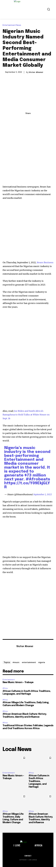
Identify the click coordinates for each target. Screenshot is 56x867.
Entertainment (9, 679)
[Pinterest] (31, 119)
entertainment (29, 662)
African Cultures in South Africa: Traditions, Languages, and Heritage (39, 781)
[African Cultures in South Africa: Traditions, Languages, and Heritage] (41, 762)
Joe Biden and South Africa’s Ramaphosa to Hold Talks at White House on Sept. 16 (26, 415)
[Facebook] (19, 119)
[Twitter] (25, 119)
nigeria (41, 662)
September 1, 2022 (42, 494)
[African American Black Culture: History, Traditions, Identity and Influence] (41, 800)
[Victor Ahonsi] (9, 650)
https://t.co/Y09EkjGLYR (27, 485)
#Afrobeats (38, 479)
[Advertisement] (28, 156)
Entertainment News (12, 25)
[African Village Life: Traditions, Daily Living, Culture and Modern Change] (15, 800)
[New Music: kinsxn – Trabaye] (15, 762)
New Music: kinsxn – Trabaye (18, 682)
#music (16, 662)
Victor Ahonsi (36, 72)
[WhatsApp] (37, 119)
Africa (5, 688)
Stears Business (45, 262)
